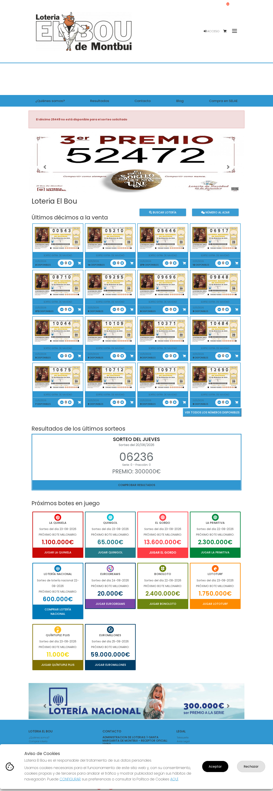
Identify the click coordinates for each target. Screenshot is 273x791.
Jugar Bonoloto (162, 604)
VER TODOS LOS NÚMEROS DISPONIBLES (212, 412)
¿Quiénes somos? (39, 737)
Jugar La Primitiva (215, 552)
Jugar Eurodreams (110, 604)
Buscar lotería (164, 212)
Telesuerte (182, 737)
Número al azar (216, 212)
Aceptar (215, 766)
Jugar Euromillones (110, 665)
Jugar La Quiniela (57, 552)
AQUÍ (174, 779)
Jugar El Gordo (162, 552)
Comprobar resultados (136, 485)
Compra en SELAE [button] (223, 100)
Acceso (212, 31)
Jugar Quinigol (110, 552)
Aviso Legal (183, 741)
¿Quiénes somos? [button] (50, 100)
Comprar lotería (38, 741)
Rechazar (251, 766)
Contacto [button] (143, 100)
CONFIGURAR (70, 779)
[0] (226, 31)
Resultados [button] (99, 100)
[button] (45, 167)
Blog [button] (180, 100)
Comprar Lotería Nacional (58, 611)
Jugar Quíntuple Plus (57, 665)
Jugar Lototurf (215, 604)
